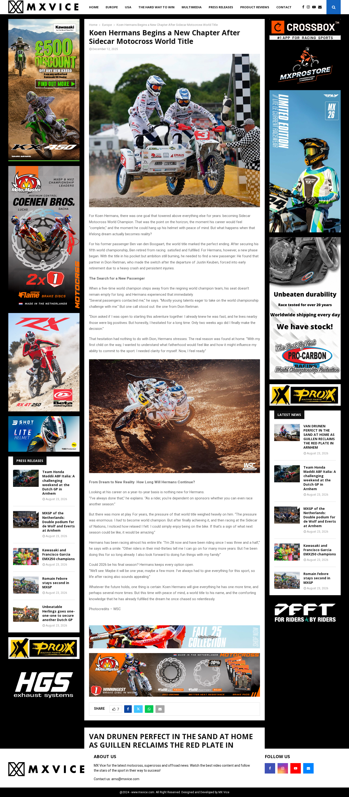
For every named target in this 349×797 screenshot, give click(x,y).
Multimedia (192, 7)
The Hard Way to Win (156, 7)
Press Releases (221, 7)
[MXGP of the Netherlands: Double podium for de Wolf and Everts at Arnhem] (26, 519)
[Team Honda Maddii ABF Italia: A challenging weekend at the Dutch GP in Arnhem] (26, 478)
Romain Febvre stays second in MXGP (55, 582)
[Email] (321, 7)
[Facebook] (304, 7)
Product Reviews (254, 7)
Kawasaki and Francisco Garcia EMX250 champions (58, 554)
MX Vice (223, 792)
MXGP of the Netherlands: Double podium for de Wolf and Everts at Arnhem (58, 522)
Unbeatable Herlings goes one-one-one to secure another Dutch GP (58, 613)
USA (128, 7)
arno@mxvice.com (125, 779)
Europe (112, 7)
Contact (284, 7)
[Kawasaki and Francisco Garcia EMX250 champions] (26, 556)
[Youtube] (315, 7)
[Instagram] (309, 7)
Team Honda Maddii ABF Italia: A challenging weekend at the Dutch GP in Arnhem (58, 483)
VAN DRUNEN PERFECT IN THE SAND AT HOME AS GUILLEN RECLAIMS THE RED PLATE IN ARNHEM (319, 437)
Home (94, 7)
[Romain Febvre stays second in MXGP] (26, 585)
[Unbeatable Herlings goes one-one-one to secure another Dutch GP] (26, 613)
